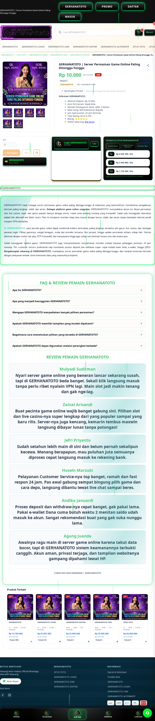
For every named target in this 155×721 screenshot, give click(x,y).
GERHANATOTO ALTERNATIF (115, 46)
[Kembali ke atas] (148, 705)
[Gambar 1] (7, 113)
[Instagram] (9, 695)
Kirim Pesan (12, 681)
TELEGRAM (47, 717)
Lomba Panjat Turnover (128, 146)
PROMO (107, 6)
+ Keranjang (11, 153)
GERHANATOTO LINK (58, 46)
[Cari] (59, 32)
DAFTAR (133, 6)
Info (94, 144)
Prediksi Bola (143, 146)
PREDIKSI (108, 717)
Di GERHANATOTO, (15, 228)
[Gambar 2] (18, 113)
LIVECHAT (138, 717)
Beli (27, 153)
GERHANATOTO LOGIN (33, 46)
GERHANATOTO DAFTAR (85, 46)
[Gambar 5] (7, 124)
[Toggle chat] (147, 713)
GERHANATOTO (75, 6)
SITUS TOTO (139, 46)
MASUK (70, 16)
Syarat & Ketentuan (117, 672)
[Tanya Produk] (36, 152)
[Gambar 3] (29, 113)
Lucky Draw (113, 146)
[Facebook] (2, 695)
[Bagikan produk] (148, 66)
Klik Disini (89, 121)
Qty (4, 140)
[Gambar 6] (18, 124)
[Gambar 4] (40, 113)
